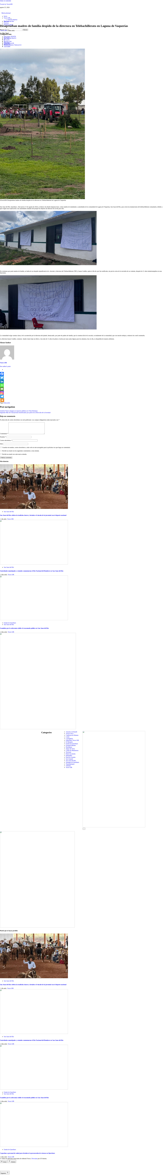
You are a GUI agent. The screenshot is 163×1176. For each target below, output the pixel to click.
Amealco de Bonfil (71, 732)
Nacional (68, 752)
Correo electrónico (6, 440)
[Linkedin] (2, 381)
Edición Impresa (12, 19)
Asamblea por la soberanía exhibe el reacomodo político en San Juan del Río (24, 628)
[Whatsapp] (2, 385)
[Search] (0, 28)
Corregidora (69, 738)
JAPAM (7, 46)
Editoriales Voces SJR (72, 740)
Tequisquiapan (70, 764)
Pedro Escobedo (70, 754)
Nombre (3, 437)
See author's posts (5, 366)
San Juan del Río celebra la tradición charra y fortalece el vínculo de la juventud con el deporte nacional (33, 515)
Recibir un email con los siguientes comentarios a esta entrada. (20, 451)
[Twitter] (2, 377)
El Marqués (69, 742)
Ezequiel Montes (71, 745)
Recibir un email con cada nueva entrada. (14, 454)
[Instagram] (2, 393)
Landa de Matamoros (72, 750)
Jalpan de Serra (70, 749)
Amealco (7, 41)
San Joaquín (69, 759)
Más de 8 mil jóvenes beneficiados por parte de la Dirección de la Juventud (25, 412)
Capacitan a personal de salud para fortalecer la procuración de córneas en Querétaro (27, 1153)
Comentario (4, 433)
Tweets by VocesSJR (6, 4)
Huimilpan (69, 747)
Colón (67, 737)
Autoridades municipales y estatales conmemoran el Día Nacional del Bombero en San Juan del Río (31, 571)
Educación (7, 403)
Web (1, 444)
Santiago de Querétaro (72, 762)
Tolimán (68, 766)
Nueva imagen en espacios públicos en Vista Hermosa (19, 411)
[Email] (2, 389)
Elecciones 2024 (10, 36)
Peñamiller (69, 755)
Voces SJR (7, 18)
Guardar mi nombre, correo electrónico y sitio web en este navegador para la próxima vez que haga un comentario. (36, 447)
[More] (2, 400)
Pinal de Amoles (70, 757)
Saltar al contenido (5, 1)
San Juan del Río (10, 38)
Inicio (5, 16)
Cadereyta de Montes (72, 735)
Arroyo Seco (69, 733)
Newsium (34, 1158)
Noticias (6, 23)
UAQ (6, 40)
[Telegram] (2, 396)
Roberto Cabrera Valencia (12, 45)
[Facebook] (2, 374)
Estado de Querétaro (10, 623)
